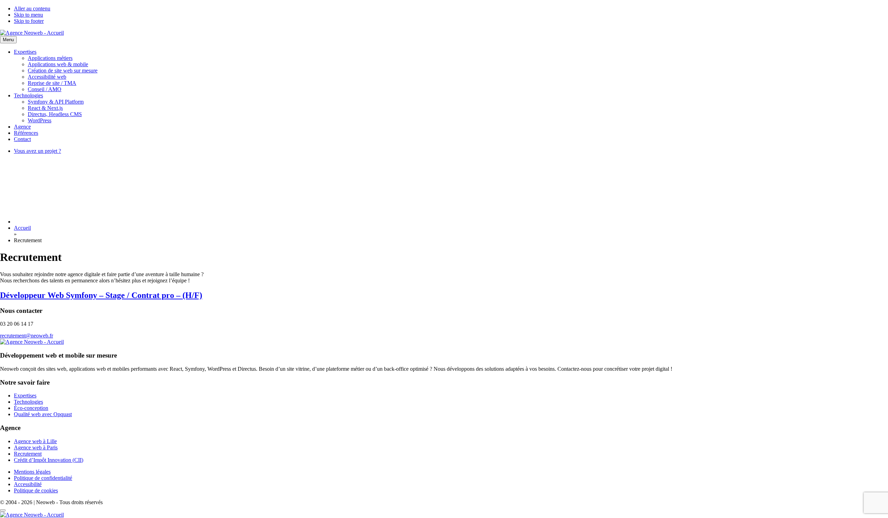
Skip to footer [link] (29, 21)
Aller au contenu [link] (32, 8)
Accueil (22, 228)
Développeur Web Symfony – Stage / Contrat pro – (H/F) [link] (101, 295)
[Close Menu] (3, 510)
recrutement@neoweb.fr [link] (26, 336)
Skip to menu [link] (28, 15)
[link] (32, 33)
